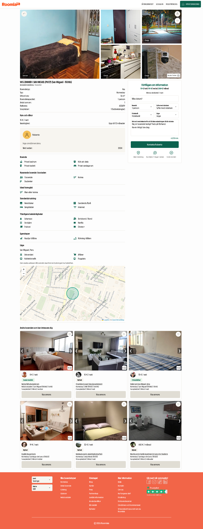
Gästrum (63, 493)
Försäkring (122, 497)
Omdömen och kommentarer (129, 505)
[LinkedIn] (165, 482)
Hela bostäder (65, 497)
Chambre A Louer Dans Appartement (89, 384)
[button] (24, 269)
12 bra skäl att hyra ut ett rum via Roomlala (129, 510)
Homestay (64, 482)
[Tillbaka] (24, 17)
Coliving (63, 490)
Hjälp (120, 482)
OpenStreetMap (118, 320)
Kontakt (121, 486)
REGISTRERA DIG (171, 4)
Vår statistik (93, 505)
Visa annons (46, 394)
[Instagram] (154, 482)
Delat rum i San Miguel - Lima (140, 384)
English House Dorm (29, 454)
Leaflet (106, 320)
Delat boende (65, 486)
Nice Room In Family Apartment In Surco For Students (149, 454)
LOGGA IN (159, 4)
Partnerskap (93, 493)
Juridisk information (96, 497)
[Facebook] (149, 482)
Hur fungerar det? (124, 493)
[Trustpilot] (157, 495)
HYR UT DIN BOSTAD (192, 4)
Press (91, 490)
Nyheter (92, 509)
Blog (91, 482)
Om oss (120, 490)
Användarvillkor (95, 501)
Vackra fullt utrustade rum (30, 384)
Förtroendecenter (125, 501)
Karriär (91, 486)
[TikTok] (160, 482)
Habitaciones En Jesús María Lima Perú (89, 454)
